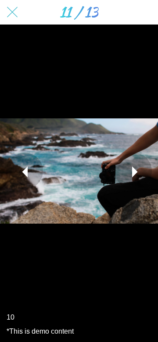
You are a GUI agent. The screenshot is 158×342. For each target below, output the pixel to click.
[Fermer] (12, 12)
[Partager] (145, 12)
